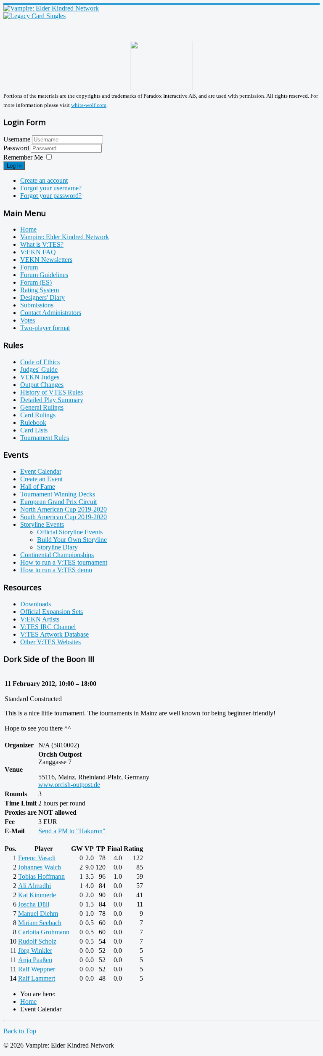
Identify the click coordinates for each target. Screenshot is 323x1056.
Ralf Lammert (36, 978)
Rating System (39, 289)
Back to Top (19, 1031)
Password (17, 148)
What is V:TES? (42, 244)
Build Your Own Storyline (72, 539)
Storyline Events (42, 524)
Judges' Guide (39, 369)
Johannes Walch (39, 867)
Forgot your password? (51, 195)
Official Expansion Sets (51, 611)
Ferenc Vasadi (37, 857)
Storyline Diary (57, 547)
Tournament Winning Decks (57, 494)
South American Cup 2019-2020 (63, 516)
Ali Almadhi (34, 885)
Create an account (44, 180)
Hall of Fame (37, 486)
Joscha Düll (33, 904)
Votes (27, 320)
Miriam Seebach (39, 922)
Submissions (36, 305)
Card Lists (34, 430)
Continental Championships (57, 554)
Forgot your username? (51, 188)
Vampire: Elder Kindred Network (64, 236)
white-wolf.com (88, 105)
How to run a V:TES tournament (63, 562)
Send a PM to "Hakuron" (72, 831)
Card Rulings (38, 415)
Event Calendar (40, 471)
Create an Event (41, 479)
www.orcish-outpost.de (69, 784)
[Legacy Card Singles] (34, 15)
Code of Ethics (40, 361)
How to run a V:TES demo (56, 569)
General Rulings (42, 407)
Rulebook (33, 422)
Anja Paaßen (35, 959)
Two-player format (45, 327)
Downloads (35, 604)
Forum (29, 267)
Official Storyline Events (70, 532)
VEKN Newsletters (46, 259)
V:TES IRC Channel (48, 626)
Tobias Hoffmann (41, 876)
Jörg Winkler (35, 950)
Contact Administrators (50, 312)
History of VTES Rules (51, 392)
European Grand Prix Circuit (58, 501)
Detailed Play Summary (51, 399)
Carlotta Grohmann (43, 932)
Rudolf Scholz (37, 941)
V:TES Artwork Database (54, 634)
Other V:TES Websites (50, 641)
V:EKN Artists (39, 619)
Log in (14, 166)
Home (28, 229)
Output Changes (42, 384)
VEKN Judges (39, 377)
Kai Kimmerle (37, 895)
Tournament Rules (44, 437)
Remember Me (23, 157)
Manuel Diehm (38, 913)
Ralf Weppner (36, 969)
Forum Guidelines (44, 274)
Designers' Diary (42, 297)
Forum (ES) (36, 282)
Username (16, 139)
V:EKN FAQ (38, 252)
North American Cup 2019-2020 (63, 509)
